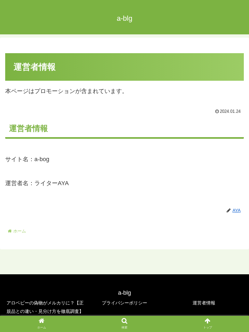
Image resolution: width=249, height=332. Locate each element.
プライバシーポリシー (124, 302)
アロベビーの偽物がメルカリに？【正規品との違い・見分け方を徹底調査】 (45, 307)
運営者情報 (204, 302)
